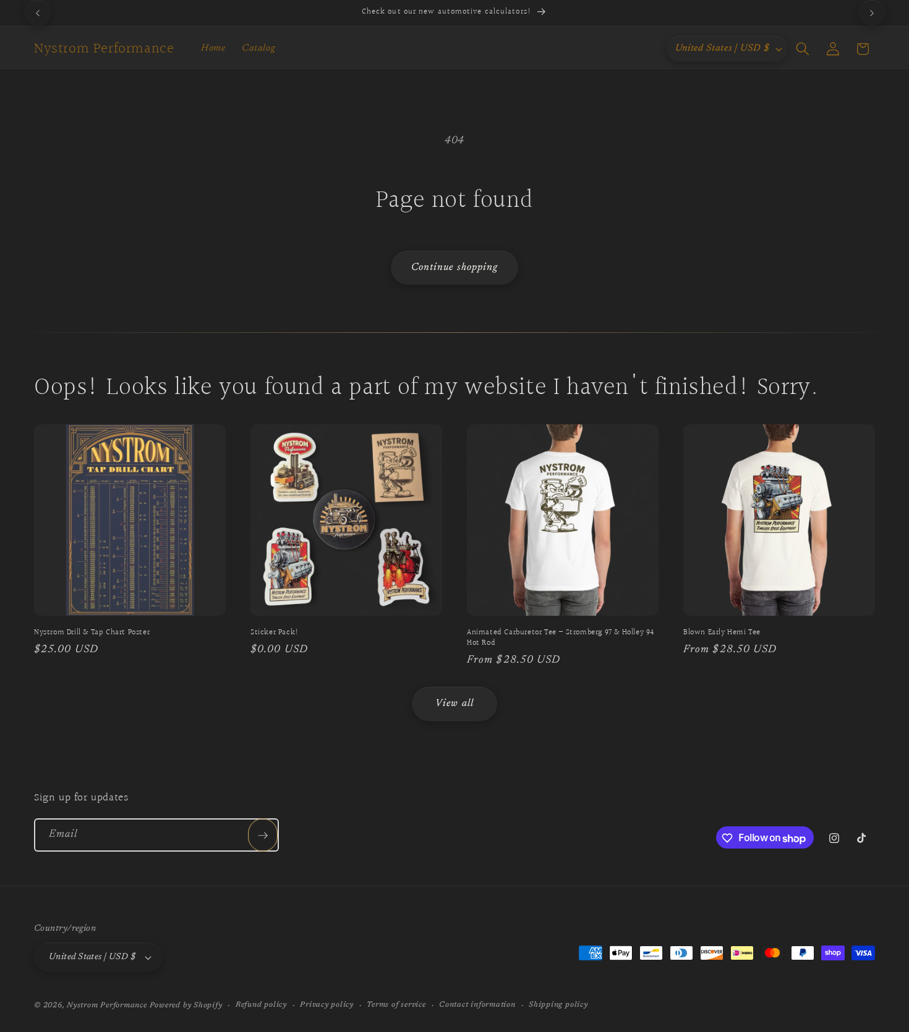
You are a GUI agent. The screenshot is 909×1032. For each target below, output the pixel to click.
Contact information (477, 1005)
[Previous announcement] (37, 13)
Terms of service (396, 1005)
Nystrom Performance (107, 1005)
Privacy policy (327, 1005)
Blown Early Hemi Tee (722, 632)
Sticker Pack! (274, 632)
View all (454, 703)
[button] (802, 49)
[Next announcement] (872, 13)
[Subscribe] (263, 835)
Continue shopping (454, 267)
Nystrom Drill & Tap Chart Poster (92, 632)
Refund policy (261, 1005)
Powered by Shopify (186, 1005)
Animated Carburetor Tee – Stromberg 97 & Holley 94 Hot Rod (560, 637)
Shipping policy (558, 1005)
